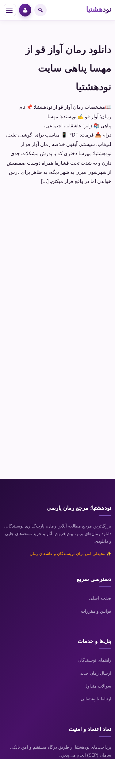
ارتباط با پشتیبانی (96, 698)
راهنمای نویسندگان (94, 660)
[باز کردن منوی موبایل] (10, 10)
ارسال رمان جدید (95, 673)
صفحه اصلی (100, 598)
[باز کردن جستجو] (40, 10)
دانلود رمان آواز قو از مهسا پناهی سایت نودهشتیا (68, 68)
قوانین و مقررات (96, 611)
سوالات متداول (97, 686)
